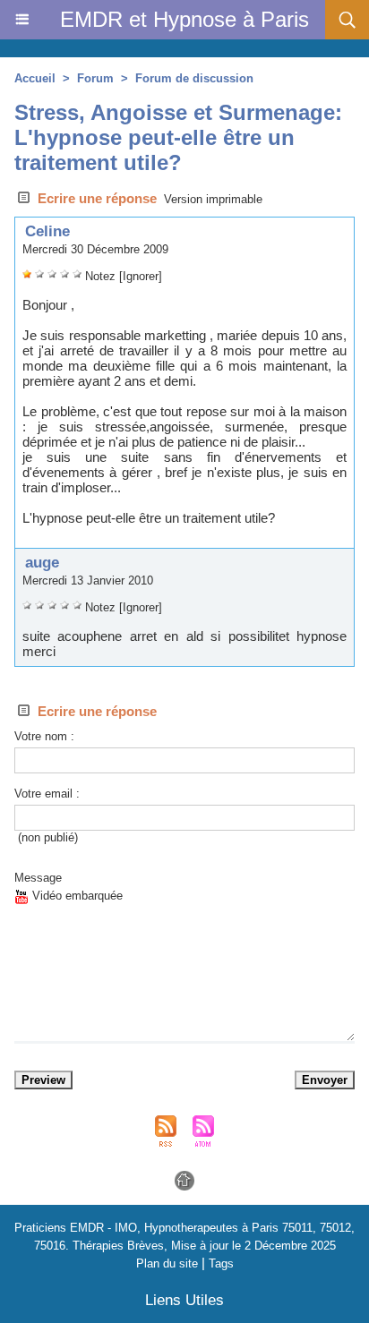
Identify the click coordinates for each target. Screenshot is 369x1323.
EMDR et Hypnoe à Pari (184, 19)
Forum (95, 78)
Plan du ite (167, 1263)
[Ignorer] (140, 276)
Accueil (35, 78)
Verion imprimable (213, 199)
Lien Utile (184, 1300)
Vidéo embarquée (76, 895)
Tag (221, 1263)
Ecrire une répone (95, 198)
